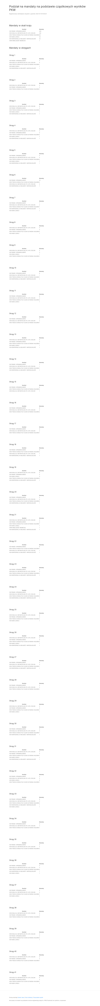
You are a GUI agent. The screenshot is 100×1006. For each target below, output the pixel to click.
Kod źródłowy (29, 997)
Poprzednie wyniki (38, 997)
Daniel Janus (21, 997)
